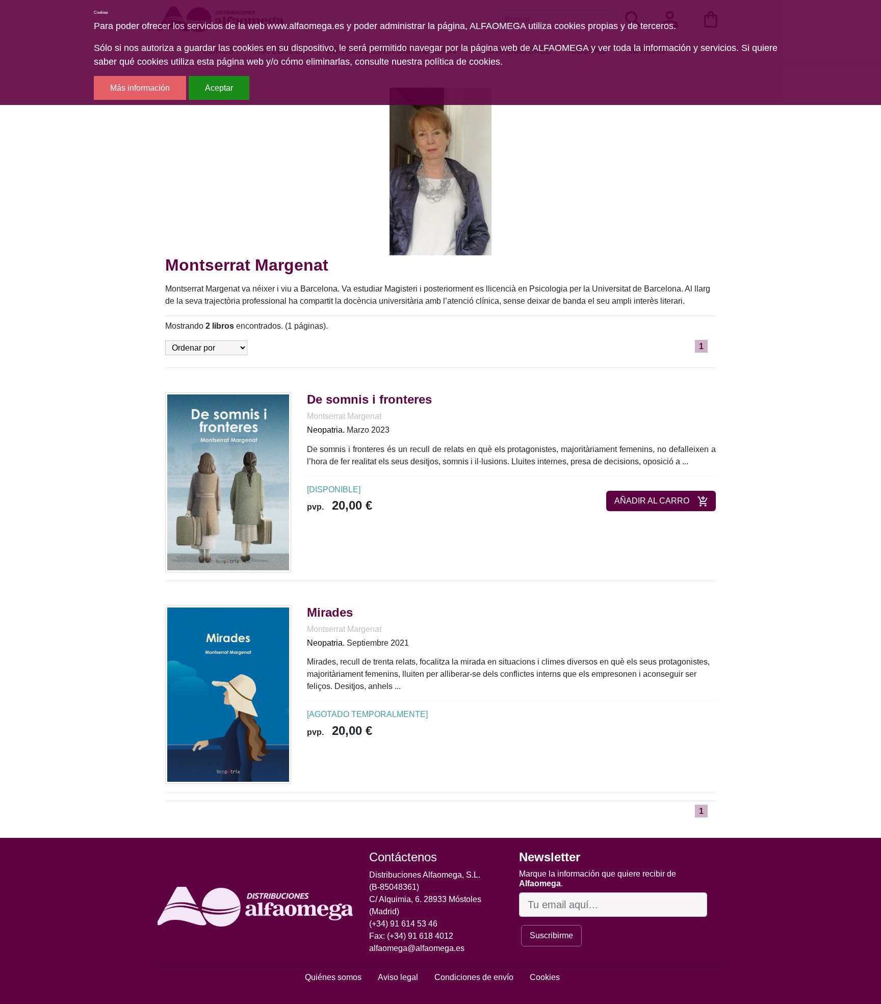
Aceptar (219, 88)
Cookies (545, 977)
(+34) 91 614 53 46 (403, 923)
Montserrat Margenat (344, 416)
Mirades (330, 612)
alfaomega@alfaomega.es (416, 948)
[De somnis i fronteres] (228, 482)
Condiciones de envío (473, 977)
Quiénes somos (333, 977)
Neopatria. (326, 430)
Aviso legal (398, 977)
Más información (140, 88)
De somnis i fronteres (369, 399)
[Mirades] (228, 694)
